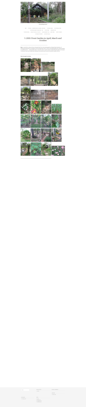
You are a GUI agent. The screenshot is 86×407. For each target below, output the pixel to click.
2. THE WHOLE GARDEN (50, 28)
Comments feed (39, 400)
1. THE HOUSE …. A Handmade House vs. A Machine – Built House (36, 28)
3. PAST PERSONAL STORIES (57, 28)
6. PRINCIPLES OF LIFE (53, 30)
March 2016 (54, 394)
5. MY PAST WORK (47, 30)
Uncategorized (24, 398)
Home (25, 28)
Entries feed (39, 399)
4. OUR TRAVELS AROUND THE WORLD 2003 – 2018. (36, 30)
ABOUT (38, 391)
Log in (38, 398)
